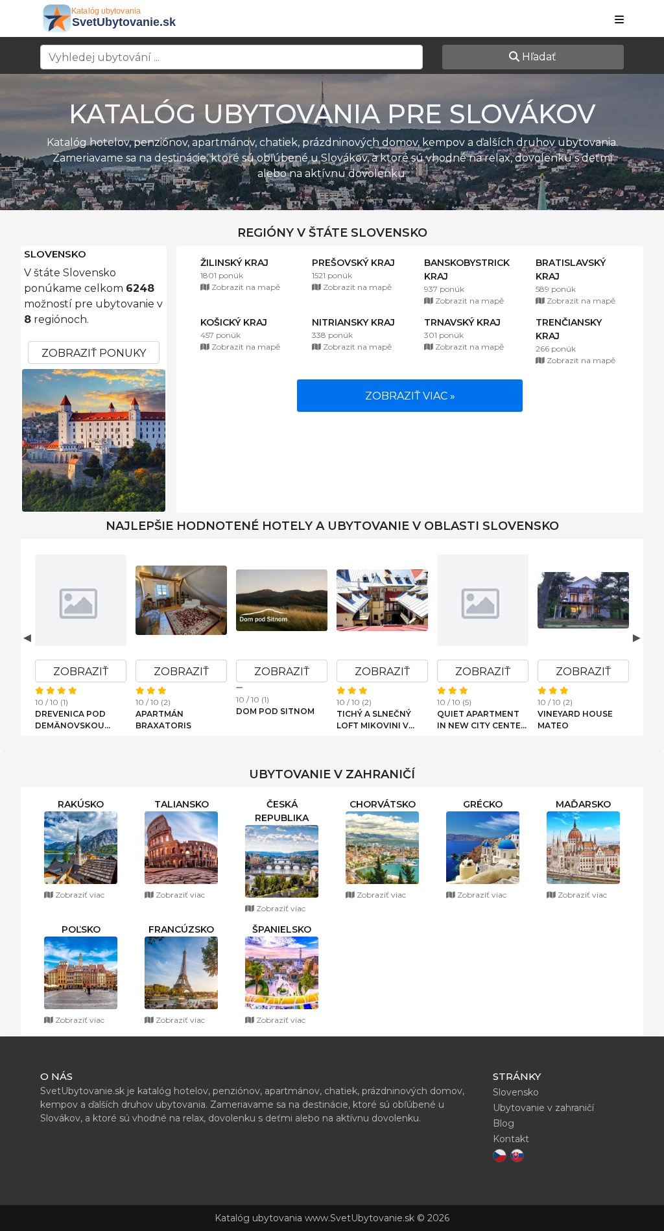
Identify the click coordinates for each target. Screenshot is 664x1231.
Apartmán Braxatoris (163, 719)
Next (636, 637)
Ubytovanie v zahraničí (543, 1108)
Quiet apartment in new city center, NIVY (482, 720)
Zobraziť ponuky (94, 353)
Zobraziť (80, 671)
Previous (27, 637)
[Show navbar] (619, 20)
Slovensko (55, 254)
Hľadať (537, 57)
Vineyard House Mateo (575, 719)
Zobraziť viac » (410, 396)
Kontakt (511, 1139)
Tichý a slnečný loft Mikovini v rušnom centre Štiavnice (374, 720)
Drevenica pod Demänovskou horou (70, 720)
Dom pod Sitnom (275, 711)
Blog (503, 1123)
